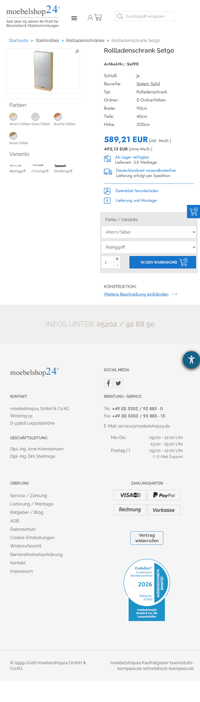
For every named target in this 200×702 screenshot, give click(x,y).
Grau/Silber (41, 124)
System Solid (148, 84)
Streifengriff (63, 171)
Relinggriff (17, 171)
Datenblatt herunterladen (136, 191)
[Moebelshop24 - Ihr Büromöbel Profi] (34, 16)
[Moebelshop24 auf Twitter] (118, 383)
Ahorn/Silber (20, 124)
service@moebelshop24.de (144, 426)
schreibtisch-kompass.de (168, 668)
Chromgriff (40, 171)
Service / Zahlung (28, 495)
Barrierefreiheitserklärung (36, 554)
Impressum (21, 571)
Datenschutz (23, 529)
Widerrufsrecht (25, 545)
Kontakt (18, 562)
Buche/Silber (65, 124)
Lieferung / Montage (31, 503)
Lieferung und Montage (136, 200)
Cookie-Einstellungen (32, 537)
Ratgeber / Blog (26, 512)
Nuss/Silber (19, 143)
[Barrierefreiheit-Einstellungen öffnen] (191, 359)
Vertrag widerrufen (147, 538)
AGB (14, 520)
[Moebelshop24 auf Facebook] (108, 383)
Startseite (21, 40)
